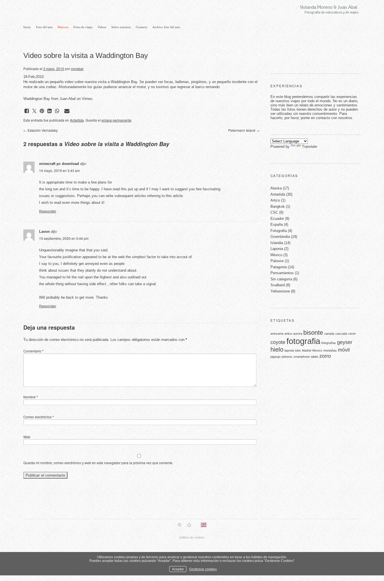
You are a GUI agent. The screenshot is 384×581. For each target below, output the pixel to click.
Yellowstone (280, 291)
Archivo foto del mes (166, 27)
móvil (344, 350)
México (276, 255)
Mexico (317, 350)
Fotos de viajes (82, 27)
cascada (341, 333)
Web (26, 436)
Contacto (141, 27)
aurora (297, 333)
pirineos (287, 356)
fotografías (328, 343)
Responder (47, 211)
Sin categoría (281, 279)
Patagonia (278, 267)
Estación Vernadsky (40, 130)
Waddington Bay (36, 99)
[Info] (179, 525)
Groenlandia (280, 236)
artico (288, 333)
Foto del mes (44, 27)
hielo (276, 349)
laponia (289, 350)
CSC (274, 212)
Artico (275, 200)
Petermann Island (243, 130)
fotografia (303, 341)
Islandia (276, 243)
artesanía (276, 333)
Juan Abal (68, 99)
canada (329, 333)
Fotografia (278, 231)
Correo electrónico (38, 416)
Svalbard (277, 285)
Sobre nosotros (121, 27)
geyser (344, 342)
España (276, 224)
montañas (330, 350)
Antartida (77, 120)
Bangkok (277, 206)
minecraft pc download (59, 164)
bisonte (313, 332)
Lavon (44, 231)
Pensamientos (282, 273)
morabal (77, 68)
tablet (314, 356)
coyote (277, 342)
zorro (325, 356)
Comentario (33, 350)
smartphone (301, 356)
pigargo (275, 356)
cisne (352, 333)
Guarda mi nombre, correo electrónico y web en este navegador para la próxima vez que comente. (98, 462)
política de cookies (192, 537)
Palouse (277, 261)
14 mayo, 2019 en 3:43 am (59, 170)
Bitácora (63, 27)
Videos (102, 27)
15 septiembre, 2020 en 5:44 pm (64, 238)
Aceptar (178, 569)
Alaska (276, 188)
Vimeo (87, 99)
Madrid (306, 350)
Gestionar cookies (203, 569)
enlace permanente (116, 120)
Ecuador (277, 218)
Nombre (30, 396)
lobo (298, 350)
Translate (309, 146)
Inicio (27, 27)
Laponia (276, 249)
